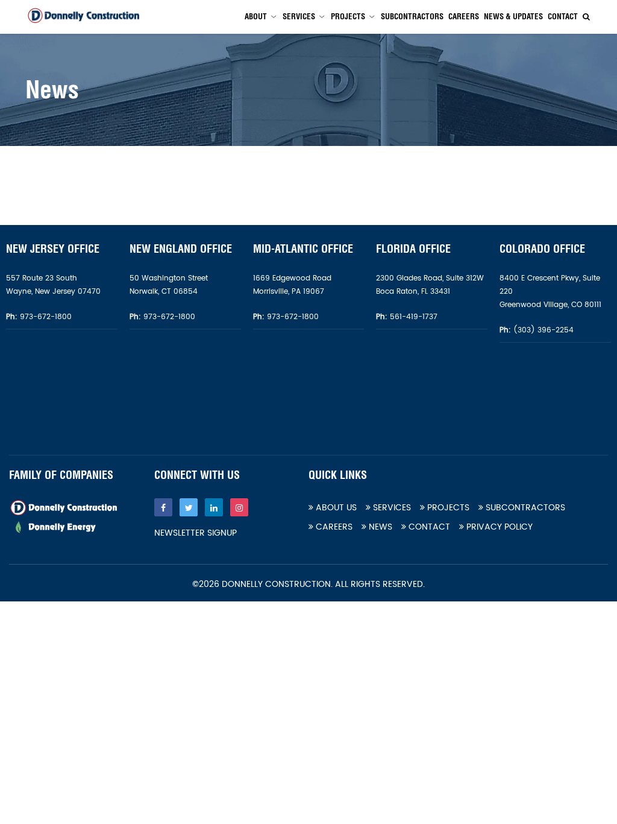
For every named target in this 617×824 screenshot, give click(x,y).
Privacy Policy (498, 527)
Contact (563, 16)
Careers (463, 16)
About (256, 16)
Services (299, 16)
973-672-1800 (44, 317)
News (379, 527)
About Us (335, 508)
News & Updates (513, 16)
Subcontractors (412, 16)
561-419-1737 (413, 317)
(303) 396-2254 (542, 330)
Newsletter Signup (195, 533)
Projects (348, 16)
